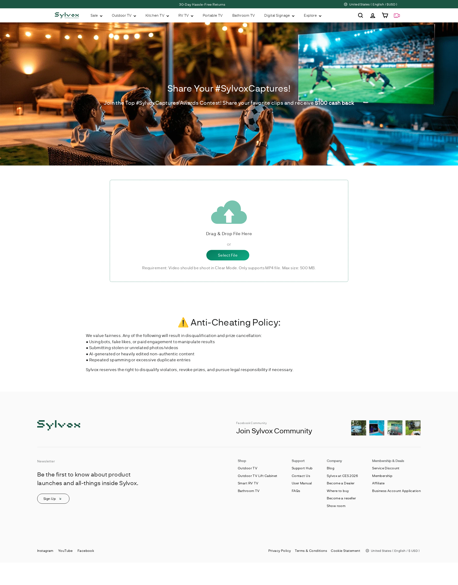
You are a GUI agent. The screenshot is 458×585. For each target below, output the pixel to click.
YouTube (65, 550)
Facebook (86, 550)
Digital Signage (277, 15)
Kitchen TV (155, 15)
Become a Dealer (340, 483)
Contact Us (301, 475)
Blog (330, 468)
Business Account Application (396, 490)
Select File (228, 255)
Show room (336, 505)
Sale (95, 15)
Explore (310, 15)
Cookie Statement (345, 550)
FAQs (296, 490)
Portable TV (213, 15)
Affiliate (378, 483)
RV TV (184, 15)
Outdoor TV (122, 15)
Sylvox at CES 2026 (342, 475)
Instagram (45, 550)
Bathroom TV (243, 15)
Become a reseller (341, 498)
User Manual (302, 483)
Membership (382, 475)
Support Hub (302, 468)
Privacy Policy (279, 550)
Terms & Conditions (311, 550)
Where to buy (338, 490)
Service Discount (386, 468)
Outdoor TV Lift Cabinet (257, 475)
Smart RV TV (248, 483)
